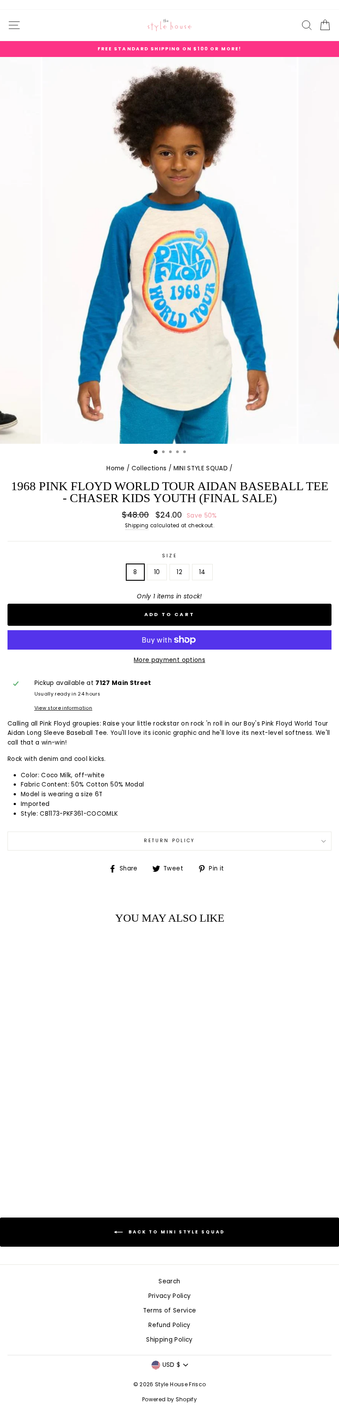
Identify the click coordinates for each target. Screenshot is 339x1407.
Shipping (137, 525)
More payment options (169, 660)
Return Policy (169, 840)
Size (169, 555)
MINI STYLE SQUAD (200, 468)
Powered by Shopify (169, 1399)
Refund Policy (169, 1325)
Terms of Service (169, 1310)
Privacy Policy (169, 1296)
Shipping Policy (169, 1339)
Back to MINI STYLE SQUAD (175, 1232)
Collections (149, 468)
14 (202, 572)
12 (179, 572)
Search (169, 1281)
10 (157, 572)
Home (115, 468)
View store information (63, 708)
